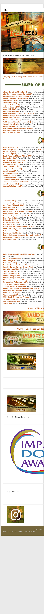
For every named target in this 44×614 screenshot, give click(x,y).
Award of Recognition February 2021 (18, 55)
